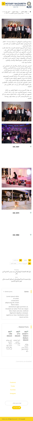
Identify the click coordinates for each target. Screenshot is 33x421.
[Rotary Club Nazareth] (18, 5)
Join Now (15, 407)
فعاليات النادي (13, 263)
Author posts (8, 291)
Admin (25, 260)
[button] (16, 382)
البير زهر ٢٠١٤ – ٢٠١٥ (22, 263)
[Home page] (30, 11)
